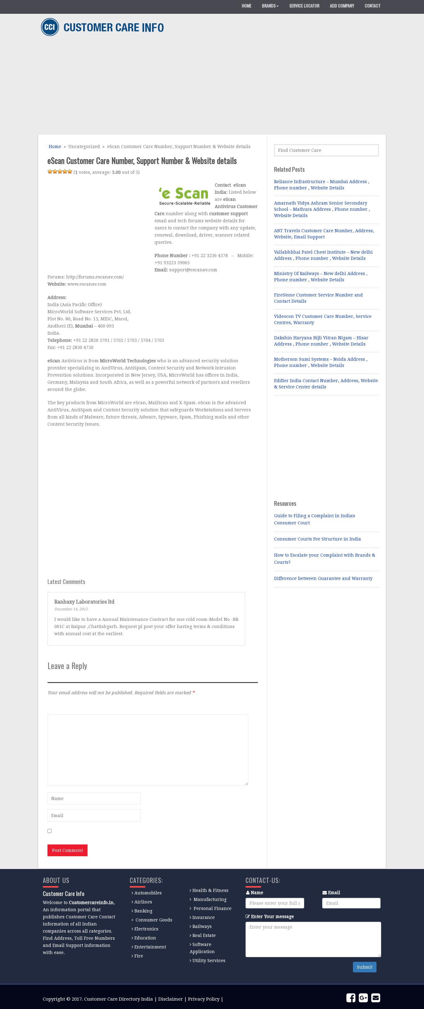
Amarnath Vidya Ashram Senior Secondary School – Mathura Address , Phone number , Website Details (322, 209)
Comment (57, 706)
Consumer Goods (153, 919)
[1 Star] (49, 171)
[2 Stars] (54, 171)
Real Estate (204, 935)
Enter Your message (272, 916)
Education (145, 937)
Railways (202, 926)
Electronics (146, 928)
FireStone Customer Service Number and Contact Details (318, 298)
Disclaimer (170, 999)
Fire (138, 955)
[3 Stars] (59, 171)
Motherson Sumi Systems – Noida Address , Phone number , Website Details (321, 362)
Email (334, 892)
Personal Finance (213, 908)
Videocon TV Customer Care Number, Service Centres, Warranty (323, 319)
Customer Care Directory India (118, 999)
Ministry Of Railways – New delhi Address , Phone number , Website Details (321, 276)
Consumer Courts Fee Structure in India (317, 538)
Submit (364, 967)
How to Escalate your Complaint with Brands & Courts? (324, 559)
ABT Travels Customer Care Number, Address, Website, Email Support (324, 233)
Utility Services (208, 960)
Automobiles (148, 892)
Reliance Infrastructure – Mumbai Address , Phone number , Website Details (321, 184)
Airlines (143, 901)
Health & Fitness (210, 890)
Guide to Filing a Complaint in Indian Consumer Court (314, 519)
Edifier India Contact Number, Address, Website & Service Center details (326, 383)
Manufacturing (210, 899)
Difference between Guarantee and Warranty (323, 578)
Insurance (203, 917)
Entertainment (150, 946)
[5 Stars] (69, 171)
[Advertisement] (210, 86)
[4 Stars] (64, 171)
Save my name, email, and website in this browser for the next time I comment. (139, 831)
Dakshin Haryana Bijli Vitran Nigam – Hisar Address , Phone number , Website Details (321, 340)
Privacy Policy (203, 999)
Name (257, 892)
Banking (143, 910)
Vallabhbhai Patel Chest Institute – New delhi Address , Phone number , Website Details (323, 255)
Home (54, 146)
